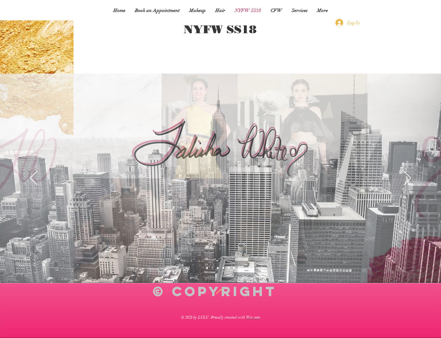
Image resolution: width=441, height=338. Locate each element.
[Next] (407, 178)
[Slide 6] (218, 268)
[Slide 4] (207, 268)
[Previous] (34, 178)
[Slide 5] (212, 268)
